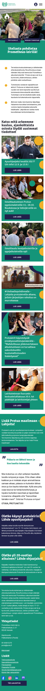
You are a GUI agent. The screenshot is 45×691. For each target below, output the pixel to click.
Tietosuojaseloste (8, 660)
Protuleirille (13, 40)
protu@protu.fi (7, 645)
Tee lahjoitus (14, 683)
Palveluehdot (6, 665)
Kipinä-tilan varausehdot (10, 672)
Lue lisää (17, 170)
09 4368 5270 (7, 643)
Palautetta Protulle (8, 667)
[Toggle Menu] (40, 4)
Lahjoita (14, 449)
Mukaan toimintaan (32, 40)
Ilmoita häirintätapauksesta (11, 670)
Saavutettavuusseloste (10, 662)
